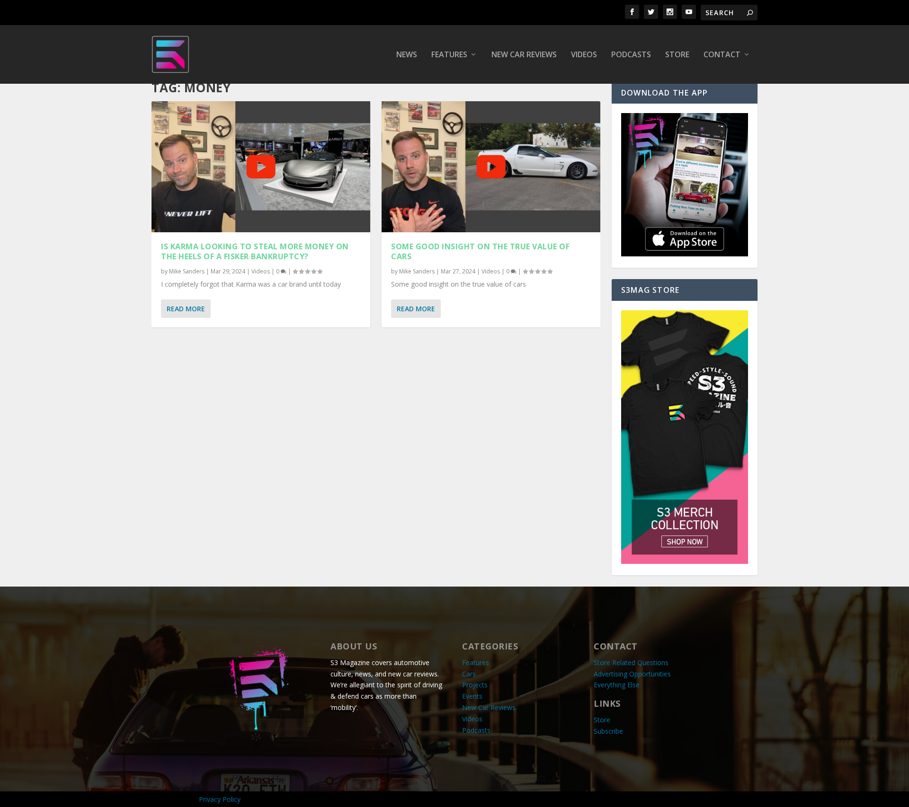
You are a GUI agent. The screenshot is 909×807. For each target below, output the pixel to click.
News (406, 55)
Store (677, 55)
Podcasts (631, 55)
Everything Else (617, 684)
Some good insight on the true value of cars (480, 251)
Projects (475, 684)
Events (472, 696)
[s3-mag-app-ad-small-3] (684, 253)
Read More (186, 308)
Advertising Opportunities (632, 673)
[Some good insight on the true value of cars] (491, 166)
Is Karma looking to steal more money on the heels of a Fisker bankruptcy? (255, 251)
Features (449, 55)
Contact (722, 55)
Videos (584, 55)
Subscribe (608, 731)
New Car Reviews (524, 55)
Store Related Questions (631, 662)
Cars (469, 673)
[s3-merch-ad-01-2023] (684, 561)
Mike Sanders (187, 271)
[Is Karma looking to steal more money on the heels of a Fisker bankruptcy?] (261, 166)
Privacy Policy (220, 799)
